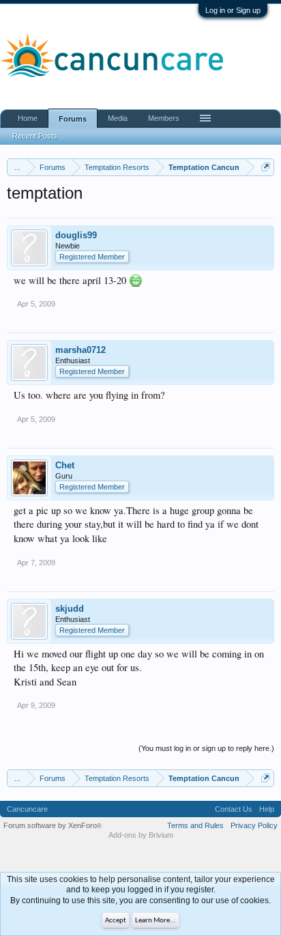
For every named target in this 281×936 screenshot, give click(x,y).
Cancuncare (27, 809)
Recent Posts (34, 136)
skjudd (69, 609)
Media (118, 118)
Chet (64, 465)
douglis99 (76, 235)
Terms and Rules (195, 825)
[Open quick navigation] (265, 166)
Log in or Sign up (233, 10)
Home (28, 118)
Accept (115, 920)
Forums (73, 119)
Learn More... (155, 920)
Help (266, 809)
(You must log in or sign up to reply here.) (206, 748)
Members (163, 118)
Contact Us (233, 809)
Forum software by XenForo (52, 825)
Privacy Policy (254, 825)
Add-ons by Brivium (140, 835)
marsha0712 (80, 350)
